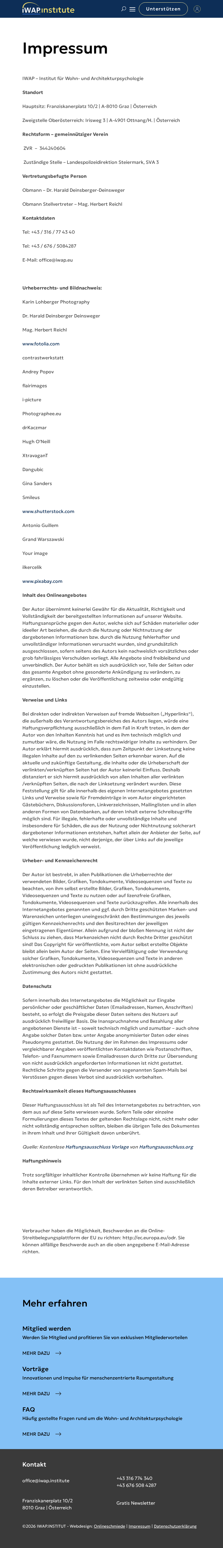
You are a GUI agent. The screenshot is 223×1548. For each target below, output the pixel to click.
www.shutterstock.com (48, 511)
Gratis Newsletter (135, 1503)
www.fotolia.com (41, 344)
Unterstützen (163, 9)
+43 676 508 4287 (136, 1485)
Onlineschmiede (109, 1526)
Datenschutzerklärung (175, 1526)
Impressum (139, 1526)
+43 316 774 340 (134, 1478)
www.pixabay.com (42, 581)
